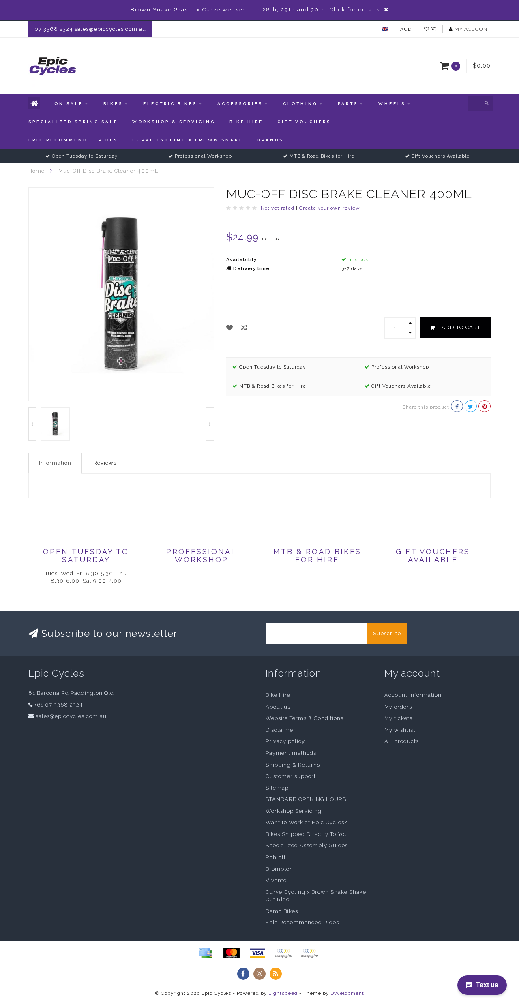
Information (55, 463)
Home (36, 171)
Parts (348, 103)
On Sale (68, 103)
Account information (413, 695)
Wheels (391, 103)
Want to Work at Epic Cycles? (306, 822)
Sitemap (277, 788)
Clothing (300, 103)
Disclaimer (281, 730)
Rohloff (276, 857)
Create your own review (329, 208)
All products (401, 741)
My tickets (398, 718)
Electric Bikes (170, 103)
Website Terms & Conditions (304, 718)
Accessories (240, 103)
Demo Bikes (282, 911)
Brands (270, 140)
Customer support (291, 776)
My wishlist (399, 730)
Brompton (279, 869)
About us (278, 707)
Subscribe (387, 633)
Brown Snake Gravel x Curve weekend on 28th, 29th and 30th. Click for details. (256, 9)
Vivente (276, 880)
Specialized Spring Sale (73, 122)
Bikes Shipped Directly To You (307, 834)
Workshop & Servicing (173, 122)
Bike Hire (246, 122)
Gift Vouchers (304, 122)
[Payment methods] (205, 953)
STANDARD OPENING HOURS (306, 799)
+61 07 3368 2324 (58, 705)
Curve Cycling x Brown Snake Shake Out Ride (316, 896)
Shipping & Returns (293, 765)
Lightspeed (283, 993)
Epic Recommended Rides (73, 140)
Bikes (113, 103)
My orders (398, 707)
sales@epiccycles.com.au (71, 716)
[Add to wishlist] (229, 328)
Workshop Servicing (294, 811)
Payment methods (291, 753)
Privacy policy (285, 741)
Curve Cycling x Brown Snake (187, 140)
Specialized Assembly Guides (307, 845)
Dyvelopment (347, 993)
